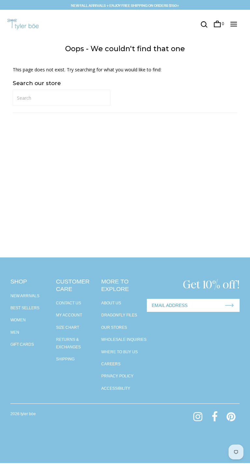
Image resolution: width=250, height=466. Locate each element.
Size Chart (67, 327)
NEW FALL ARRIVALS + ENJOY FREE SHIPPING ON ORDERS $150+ (125, 5)
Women (18, 320)
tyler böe (28, 414)
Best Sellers (24, 308)
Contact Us (68, 303)
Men (14, 332)
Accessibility (115, 388)
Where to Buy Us (119, 352)
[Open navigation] (233, 24)
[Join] (229, 305)
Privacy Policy (117, 376)
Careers (110, 364)
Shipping (65, 359)
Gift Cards (22, 344)
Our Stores (114, 327)
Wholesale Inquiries (123, 339)
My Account (69, 315)
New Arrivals (24, 296)
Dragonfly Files (119, 315)
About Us (111, 303)
